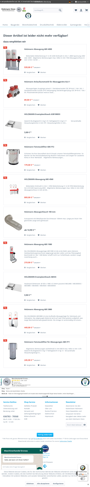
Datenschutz (49, 414)
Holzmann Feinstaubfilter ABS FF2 (39, 147)
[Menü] (86, 465)
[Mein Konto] (81, 10)
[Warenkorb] (86, 10)
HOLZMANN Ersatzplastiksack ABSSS (40, 277)
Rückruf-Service (51, 411)
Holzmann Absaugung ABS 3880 (38, 309)
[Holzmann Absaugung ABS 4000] (13, 59)
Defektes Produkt (30, 406)
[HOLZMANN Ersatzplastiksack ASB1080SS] (13, 124)
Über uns (48, 408)
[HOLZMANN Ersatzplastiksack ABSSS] (13, 287)
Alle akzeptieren (43, 484)
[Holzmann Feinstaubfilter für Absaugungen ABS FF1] (13, 352)
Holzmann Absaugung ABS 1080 (38, 244)
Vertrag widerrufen (45, 435)
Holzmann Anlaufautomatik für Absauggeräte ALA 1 (47, 82)
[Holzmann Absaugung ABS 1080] (13, 254)
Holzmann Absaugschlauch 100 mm (40, 212)
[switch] (83, 478)
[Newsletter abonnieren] (84, 425)
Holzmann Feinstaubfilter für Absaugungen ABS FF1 (47, 342)
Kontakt (27, 408)
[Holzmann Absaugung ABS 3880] (13, 320)
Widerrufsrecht (29, 416)
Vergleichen (30, 72)
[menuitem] (48, 10)
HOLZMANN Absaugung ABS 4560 (38, 179)
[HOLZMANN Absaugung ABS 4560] (13, 189)
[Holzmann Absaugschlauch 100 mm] (13, 222)
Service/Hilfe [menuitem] (82, 2)
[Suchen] (60, 10)
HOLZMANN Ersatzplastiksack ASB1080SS (42, 114)
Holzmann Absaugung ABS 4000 (38, 49)
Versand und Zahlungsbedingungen (32, 412)
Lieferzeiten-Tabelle (66, 441)
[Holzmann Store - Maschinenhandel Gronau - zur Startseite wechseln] (13, 12)
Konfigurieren (58, 484)
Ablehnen (30, 484)
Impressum (49, 416)
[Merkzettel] (76, 10)
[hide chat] (40, 450)
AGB (25, 419)
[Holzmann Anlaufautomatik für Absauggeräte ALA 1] (13, 92)
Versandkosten (38, 438)
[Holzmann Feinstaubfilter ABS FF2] (13, 157)
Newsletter (49, 406)
